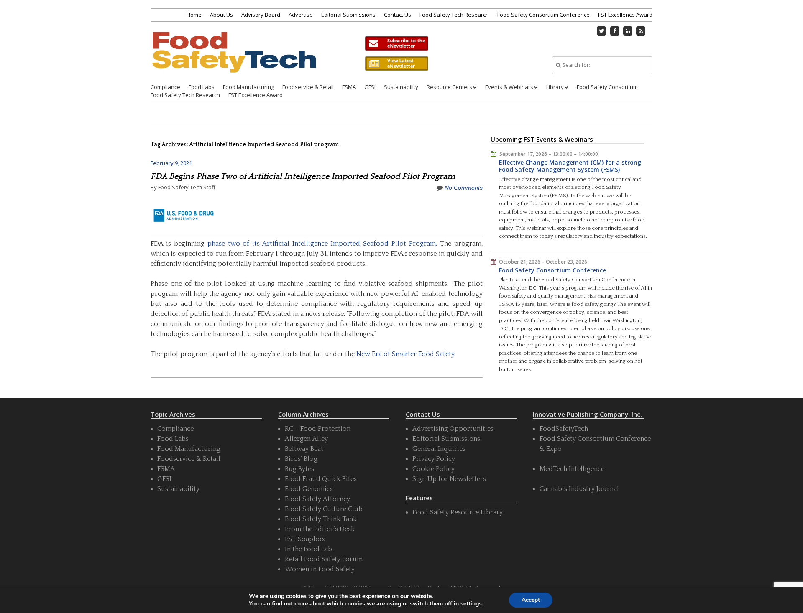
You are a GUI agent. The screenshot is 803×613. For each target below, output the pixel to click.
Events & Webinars (509, 87)
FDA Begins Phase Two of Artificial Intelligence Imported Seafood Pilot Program (303, 176)
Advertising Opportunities (453, 428)
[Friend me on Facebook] (614, 31)
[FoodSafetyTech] (234, 59)
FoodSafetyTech (564, 428)
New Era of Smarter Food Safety (405, 354)
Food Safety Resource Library (457, 512)
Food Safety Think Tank (321, 519)
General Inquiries (438, 449)
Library (555, 87)
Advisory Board (260, 14)
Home (194, 14)
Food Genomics (309, 489)
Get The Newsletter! (396, 43)
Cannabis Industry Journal (579, 489)
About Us (221, 14)
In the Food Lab (308, 549)
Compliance (165, 87)
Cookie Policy (433, 469)
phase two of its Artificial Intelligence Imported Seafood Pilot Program (321, 243)
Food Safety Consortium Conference (543, 14)
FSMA (349, 87)
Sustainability (401, 87)
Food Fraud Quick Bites (321, 479)
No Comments (464, 187)
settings (471, 604)
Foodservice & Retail (308, 87)
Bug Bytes (299, 469)
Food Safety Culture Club (324, 509)
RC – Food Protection (317, 428)
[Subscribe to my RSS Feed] (641, 31)
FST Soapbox (305, 539)
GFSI (370, 87)
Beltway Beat (304, 449)
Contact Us (397, 14)
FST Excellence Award (625, 14)
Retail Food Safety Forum (324, 559)
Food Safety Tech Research (454, 14)
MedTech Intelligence (572, 469)
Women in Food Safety (320, 569)
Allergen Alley (306, 439)
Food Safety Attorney (317, 499)
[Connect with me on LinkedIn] (627, 31)
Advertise (301, 14)
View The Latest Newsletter (396, 63)
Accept (531, 600)
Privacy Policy (433, 459)
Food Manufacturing (248, 87)
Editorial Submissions (348, 14)
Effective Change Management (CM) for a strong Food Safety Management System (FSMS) (570, 166)
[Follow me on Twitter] (601, 31)
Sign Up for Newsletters (449, 479)
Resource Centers (449, 87)
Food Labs (202, 87)
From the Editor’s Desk (320, 529)
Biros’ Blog (301, 459)
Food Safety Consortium (607, 87)
